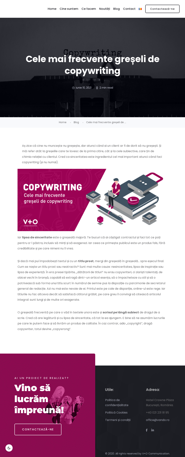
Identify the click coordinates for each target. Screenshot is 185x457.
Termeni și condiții (117, 420)
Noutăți (104, 9)
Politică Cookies (116, 412)
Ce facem (88, 9)
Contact (129, 9)
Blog (116, 9)
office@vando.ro (157, 420)
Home (52, 9)
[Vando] (14, 8)
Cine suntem (69, 9)
